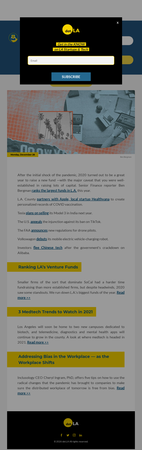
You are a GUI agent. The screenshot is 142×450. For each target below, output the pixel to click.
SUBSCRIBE (71, 77)
